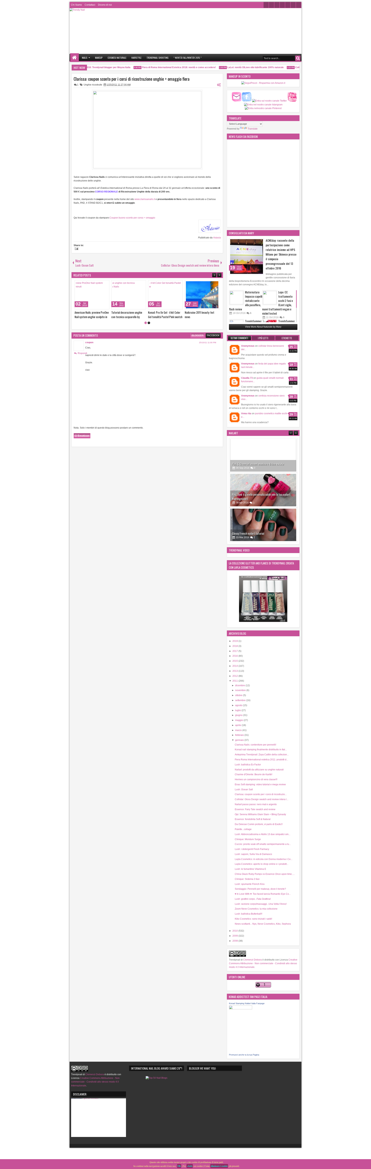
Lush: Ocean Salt (244, 789)
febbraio (239, 735)
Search (297, 58)
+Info (189, 1166)
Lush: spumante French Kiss (250, 884)
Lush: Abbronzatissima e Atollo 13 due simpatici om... (262, 834)
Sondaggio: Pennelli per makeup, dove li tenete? (260, 889)
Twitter (266, 5)
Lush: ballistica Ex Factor (248, 764)
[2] (149, 323)
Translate (253, 128)
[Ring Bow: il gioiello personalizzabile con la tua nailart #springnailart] (263, 465)
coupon (89, 342)
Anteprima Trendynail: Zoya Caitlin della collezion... (262, 754)
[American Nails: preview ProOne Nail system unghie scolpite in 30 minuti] (165, 294)
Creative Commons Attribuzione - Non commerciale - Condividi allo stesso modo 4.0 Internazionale (263, 963)
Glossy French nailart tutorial (248, 509)
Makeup (99, 57)
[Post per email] (76, 249)
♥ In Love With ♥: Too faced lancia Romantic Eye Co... (263, 894)
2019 (235, 641)
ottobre (239, 695)
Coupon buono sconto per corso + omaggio (132, 217)
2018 (235, 646)
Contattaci (90, 4)
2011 (235, 680)
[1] (145, 323)
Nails (84, 57)
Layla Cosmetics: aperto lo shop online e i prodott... (261, 864)
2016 (235, 656)
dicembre (240, 685)
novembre (240, 690)
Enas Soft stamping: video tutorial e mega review (260, 784)
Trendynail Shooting (157, 57)
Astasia (217, 237)
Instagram (282, 5)
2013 (235, 671)
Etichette (287, 338)
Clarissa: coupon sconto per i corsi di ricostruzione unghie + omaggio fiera (132, 78)
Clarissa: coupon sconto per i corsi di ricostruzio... (261, 794)
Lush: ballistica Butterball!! (248, 913)
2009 (235, 935)
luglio (238, 710)
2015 (235, 661)
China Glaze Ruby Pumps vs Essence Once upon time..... (265, 874)
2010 (235, 930)
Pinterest (293, 5)
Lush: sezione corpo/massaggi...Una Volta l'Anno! (261, 904)
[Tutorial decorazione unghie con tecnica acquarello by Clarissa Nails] (202, 294)
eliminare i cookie (219, 1166)
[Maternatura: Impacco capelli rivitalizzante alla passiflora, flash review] (236, 297)
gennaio (239, 740)
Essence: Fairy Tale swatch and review (255, 809)
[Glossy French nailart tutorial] (263, 500)
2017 (235, 651)
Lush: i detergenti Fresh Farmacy (252, 849)
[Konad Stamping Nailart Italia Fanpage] (240, 1008)
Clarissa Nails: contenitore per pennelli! (255, 744)
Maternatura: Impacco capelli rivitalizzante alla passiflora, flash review (245, 300)
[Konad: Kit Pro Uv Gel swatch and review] (128, 294)
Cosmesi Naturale (117, 57)
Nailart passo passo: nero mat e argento (256, 804)
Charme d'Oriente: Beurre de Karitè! (253, 774)
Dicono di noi (105, 4)
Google (287, 5)
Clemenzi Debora (252, 959)
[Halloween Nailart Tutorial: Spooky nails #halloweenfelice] (263, 534)
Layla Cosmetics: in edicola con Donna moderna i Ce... (263, 859)
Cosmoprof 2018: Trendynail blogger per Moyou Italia (91, 67)
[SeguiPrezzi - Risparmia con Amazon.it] (263, 83)
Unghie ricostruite (93, 84)
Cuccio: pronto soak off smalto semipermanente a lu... (263, 844)
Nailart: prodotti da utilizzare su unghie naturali (259, 769)
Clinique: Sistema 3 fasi (247, 879)
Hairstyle (136, 57)
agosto (239, 705)
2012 (235, 676)
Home (74, 57)
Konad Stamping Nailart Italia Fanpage (247, 1003)
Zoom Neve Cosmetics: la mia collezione (256, 908)
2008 (235, 940)
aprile (238, 725)
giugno (239, 715)
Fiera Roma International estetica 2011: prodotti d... (261, 759)
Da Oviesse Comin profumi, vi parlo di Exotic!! (259, 824)
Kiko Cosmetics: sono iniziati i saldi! (253, 918)
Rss (298, 5)
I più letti (263, 338)
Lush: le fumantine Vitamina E (250, 869)
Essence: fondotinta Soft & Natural (253, 819)
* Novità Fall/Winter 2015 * (188, 57)
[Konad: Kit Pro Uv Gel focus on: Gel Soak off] (92, 294)
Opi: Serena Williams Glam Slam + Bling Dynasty (260, 814)
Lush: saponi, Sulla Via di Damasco (253, 854)
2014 (235, 666)
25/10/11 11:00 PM (207, 342)
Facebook (271, 5)
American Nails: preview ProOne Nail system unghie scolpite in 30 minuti (165, 316)
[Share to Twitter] (101, 284)
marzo (238, 730)
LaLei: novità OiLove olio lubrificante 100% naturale (245, 67)
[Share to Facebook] (97, 284)
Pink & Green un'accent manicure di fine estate (258, 439)
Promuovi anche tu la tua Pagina (244, 1055)
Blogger (197, 335)
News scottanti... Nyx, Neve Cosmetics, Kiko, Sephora (263, 923)
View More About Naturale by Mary (263, 326)
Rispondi (82, 353)
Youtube (276, 5)
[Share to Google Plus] (105, 284)
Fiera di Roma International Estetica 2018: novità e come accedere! (168, 67)
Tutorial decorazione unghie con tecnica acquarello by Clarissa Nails (200, 316)
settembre (240, 700)
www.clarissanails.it (144, 199)
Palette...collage (243, 829)
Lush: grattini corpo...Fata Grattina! (253, 899)
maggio (239, 720)
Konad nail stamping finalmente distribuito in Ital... (261, 749)
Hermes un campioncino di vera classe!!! (256, 779)
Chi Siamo (76, 4)
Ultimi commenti (239, 338)
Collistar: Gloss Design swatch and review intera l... (261, 799)
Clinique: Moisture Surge (248, 839)
